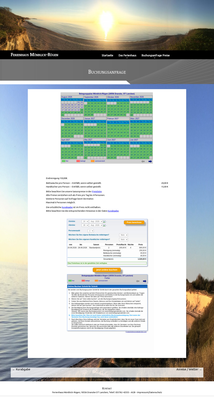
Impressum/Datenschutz (149, 392)
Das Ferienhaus (127, 55)
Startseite (107, 55)
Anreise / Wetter (189, 369)
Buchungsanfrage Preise (156, 55)
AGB (133, 392)
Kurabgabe (21, 369)
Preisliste (97, 191)
